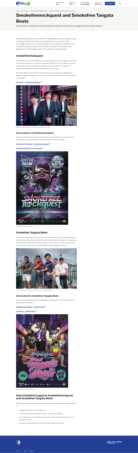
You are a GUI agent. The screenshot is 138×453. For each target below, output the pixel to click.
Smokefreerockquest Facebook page (29, 148)
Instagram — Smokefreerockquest (29, 82)
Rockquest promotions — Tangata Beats (31, 307)
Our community (25, 11)
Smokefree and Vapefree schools (39, 11)
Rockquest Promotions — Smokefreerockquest (33, 144)
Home (17, 11)
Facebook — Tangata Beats (26, 311)
